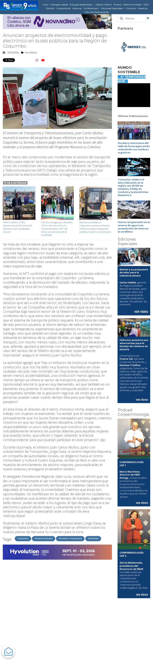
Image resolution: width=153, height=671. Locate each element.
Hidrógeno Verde (59, 4)
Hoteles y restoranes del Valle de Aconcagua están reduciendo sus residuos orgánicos (134, 147)
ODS (146, 4)
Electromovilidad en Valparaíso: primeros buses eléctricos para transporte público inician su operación (95, 227)
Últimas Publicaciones (96, 12)
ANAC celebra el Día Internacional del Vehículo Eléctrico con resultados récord (17, 227)
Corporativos (64, 8)
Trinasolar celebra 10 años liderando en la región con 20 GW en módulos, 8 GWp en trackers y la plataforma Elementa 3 (133, 187)
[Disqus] (57, 608)
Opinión (50, 8)
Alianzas (77, 8)
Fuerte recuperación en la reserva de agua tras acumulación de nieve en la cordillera (134, 226)
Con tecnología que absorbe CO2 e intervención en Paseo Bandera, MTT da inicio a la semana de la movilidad (57, 229)
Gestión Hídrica (103, 4)
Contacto (131, 8)
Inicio (46, 4)
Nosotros (142, 8)
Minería (117, 4)
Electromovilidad (132, 4)
